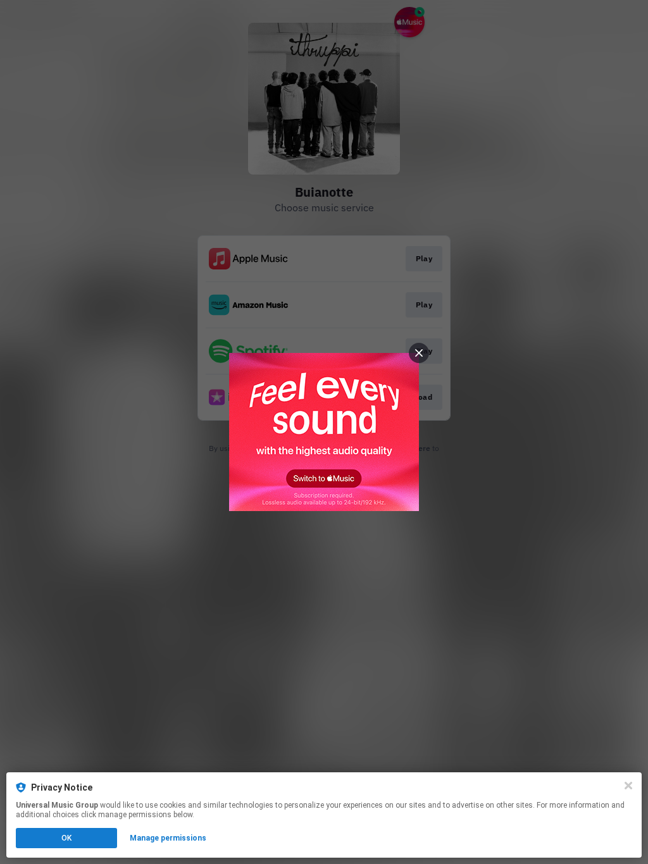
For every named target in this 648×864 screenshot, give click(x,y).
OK (66, 838)
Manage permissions (168, 838)
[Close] (628, 785)
